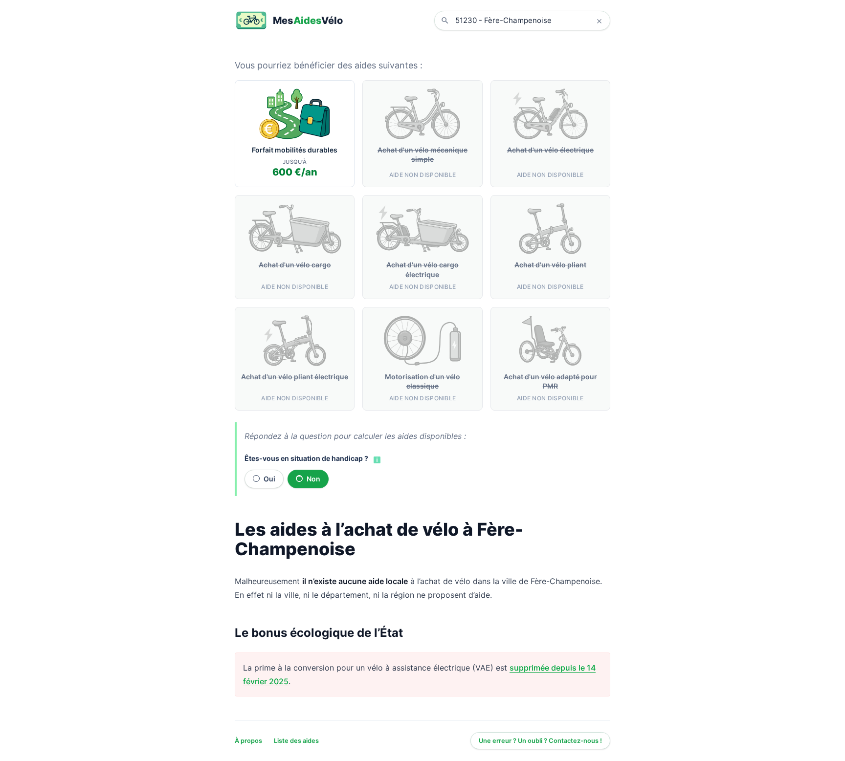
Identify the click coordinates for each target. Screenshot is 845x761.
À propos (248, 740)
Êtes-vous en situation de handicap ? (306, 458)
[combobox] (529, 20)
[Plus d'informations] (376, 459)
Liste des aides (296, 740)
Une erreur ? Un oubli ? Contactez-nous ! (540, 740)
